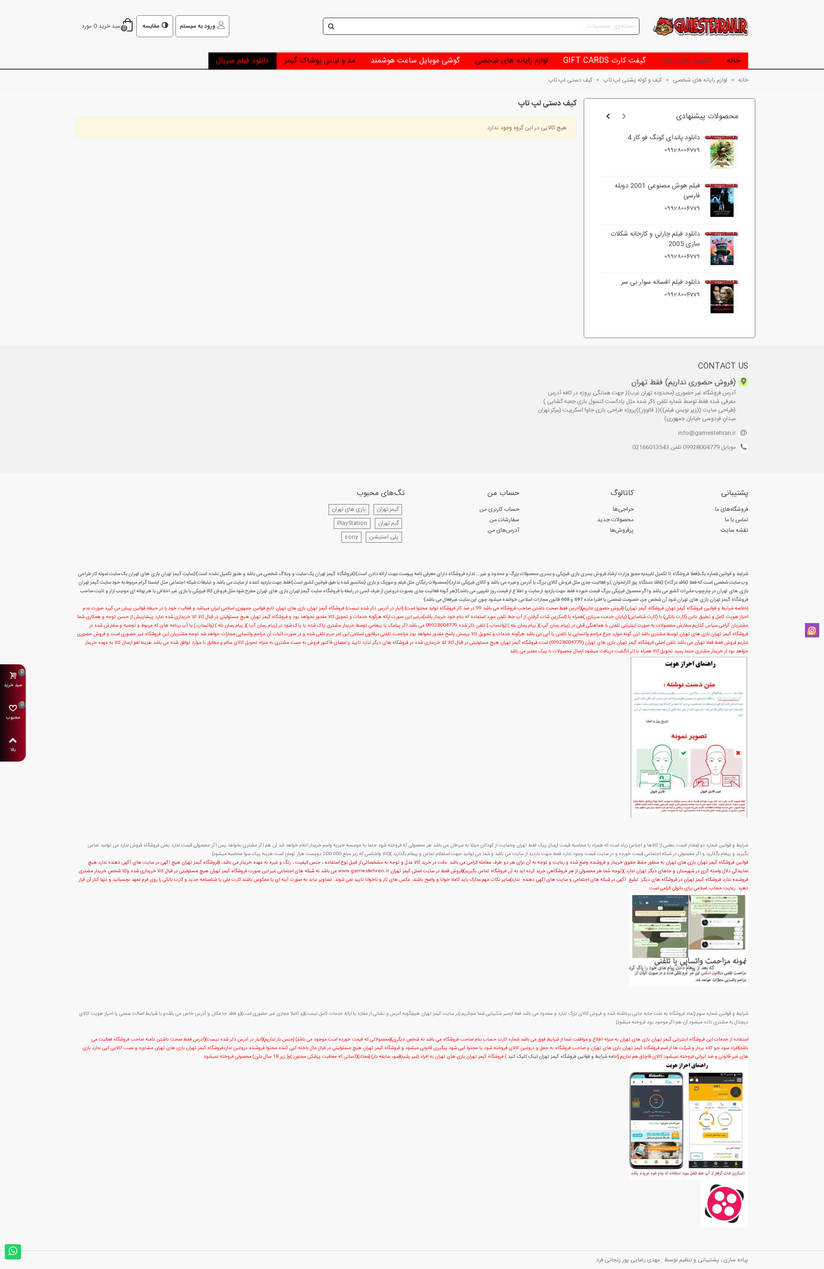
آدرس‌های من (503, 530)
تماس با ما (736, 520)
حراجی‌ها (623, 509)
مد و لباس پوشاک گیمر (319, 60)
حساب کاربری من (499, 509)
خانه (734, 60)
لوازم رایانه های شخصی (511, 60)
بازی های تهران (349, 509)
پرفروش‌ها (622, 530)
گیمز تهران (388, 509)
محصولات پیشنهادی (707, 116)
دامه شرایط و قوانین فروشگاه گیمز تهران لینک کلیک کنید (562, 1057)
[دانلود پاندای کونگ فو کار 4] (721, 152)
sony (351, 537)
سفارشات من (504, 520)
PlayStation (352, 523)
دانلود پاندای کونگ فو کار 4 (664, 138)
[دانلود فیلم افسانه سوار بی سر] (721, 297)
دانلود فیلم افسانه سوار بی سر (660, 283)
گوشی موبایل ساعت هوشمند (415, 60)
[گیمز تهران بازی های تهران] (695, 26)
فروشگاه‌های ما (731, 509)
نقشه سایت (734, 530)
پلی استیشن (384, 537)
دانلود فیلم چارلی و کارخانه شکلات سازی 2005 (655, 239)
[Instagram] (812, 630)
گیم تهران (388, 523)
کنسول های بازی (686, 60)
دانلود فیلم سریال (242, 60)
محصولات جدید (615, 520)
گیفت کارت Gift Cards (604, 60)
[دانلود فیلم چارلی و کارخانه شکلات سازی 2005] (721, 248)
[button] (624, 117)
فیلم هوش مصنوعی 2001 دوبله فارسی (657, 191)
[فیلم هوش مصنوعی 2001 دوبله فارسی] (721, 200)
